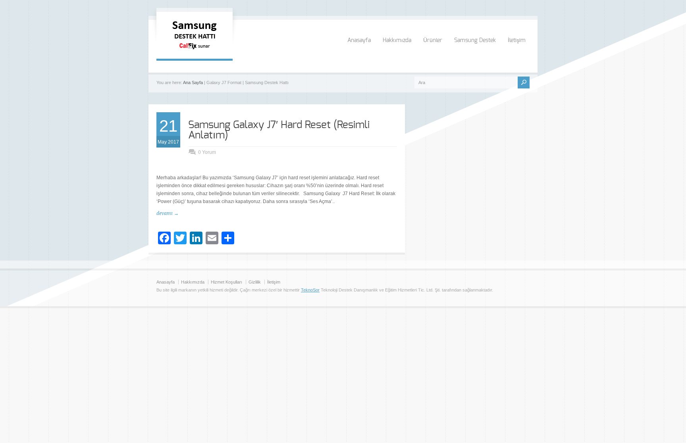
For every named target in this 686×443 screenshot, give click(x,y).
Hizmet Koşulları (226, 282)
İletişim (517, 40)
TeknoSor (310, 290)
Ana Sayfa (193, 82)
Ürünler (432, 40)
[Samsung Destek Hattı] (194, 51)
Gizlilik (255, 282)
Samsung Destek (475, 40)
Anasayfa (359, 40)
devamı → (167, 213)
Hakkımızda (397, 40)
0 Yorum (207, 152)
